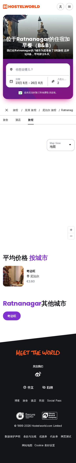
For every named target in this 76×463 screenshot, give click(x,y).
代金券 (54, 436)
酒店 (33, 400)
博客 (17, 400)
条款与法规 (30, 436)
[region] (38, 189)
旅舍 (25, 400)
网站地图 (27, 445)
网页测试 (66, 436)
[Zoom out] (71, 236)
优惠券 (43, 436)
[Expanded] (6, 110)
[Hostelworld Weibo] (38, 374)
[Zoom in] (71, 230)
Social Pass (54, 400)
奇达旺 (11, 316)
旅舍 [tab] (5, 119)
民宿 (41, 400)
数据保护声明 (12, 436)
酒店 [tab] (18, 119)
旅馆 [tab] (30, 119)
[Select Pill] (60, 6)
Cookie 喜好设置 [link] (44, 445)
